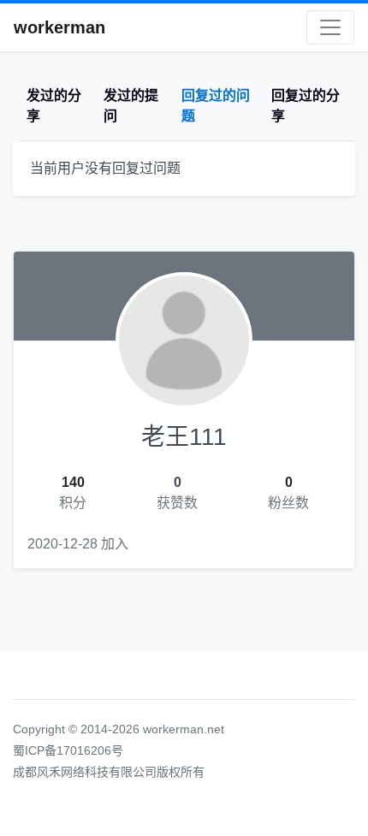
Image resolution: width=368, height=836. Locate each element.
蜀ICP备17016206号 (68, 750)
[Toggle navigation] (330, 27)
